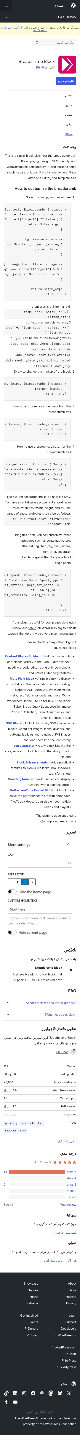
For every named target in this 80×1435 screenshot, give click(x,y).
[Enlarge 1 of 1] (71, 843)
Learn (72, 1315)
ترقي (69, 124)
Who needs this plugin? (60, 1014)
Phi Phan (42, 67)
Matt (71, 1354)
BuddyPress (66, 1367)
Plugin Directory (66, 16)
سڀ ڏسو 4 (10, 1114)
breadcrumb (27, 1123)
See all (8, 1204)
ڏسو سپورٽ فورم (65, 1232)
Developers (68, 1328)
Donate (31, 1328)
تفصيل (68, 95)
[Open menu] (6, 5)
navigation (11, 1130)
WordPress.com (63, 1347)
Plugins (33, 1297)
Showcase (31, 1283)
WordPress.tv (65, 1335)
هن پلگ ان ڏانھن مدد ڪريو (59, 1260)
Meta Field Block (22, 678)
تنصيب (68, 114)
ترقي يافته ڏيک (67, 1141)
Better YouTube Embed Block (31, 790)
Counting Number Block (25, 779)
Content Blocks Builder (22, 656)
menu (23, 1130)
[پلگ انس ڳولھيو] (37, 42)
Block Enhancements (32, 762)
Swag (32, 1335)
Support (70, 1322)
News (72, 1290)
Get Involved (29, 1315)
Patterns (32, 1303)
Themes (32, 1290)
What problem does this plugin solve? (50, 1003)
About (72, 1283)
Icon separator (24, 745)
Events (33, 1322)
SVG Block (13, 723)
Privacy (71, 1303)
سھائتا (69, 134)
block (40, 1123)
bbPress (68, 1360)
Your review (68, 1204)
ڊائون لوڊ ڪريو (66, 80)
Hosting (71, 1297)
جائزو (69, 105)
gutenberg (11, 1123)
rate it (32, 628)
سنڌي (64, 1384)
